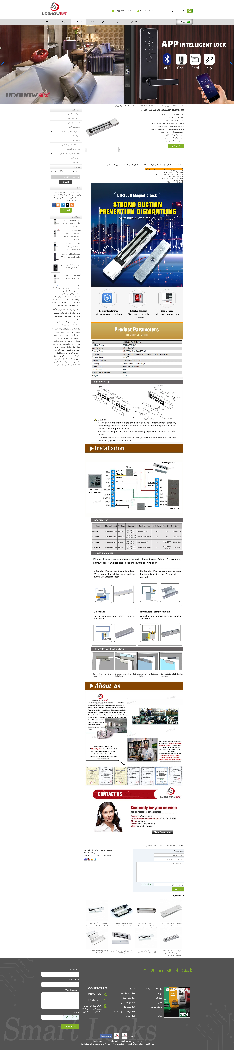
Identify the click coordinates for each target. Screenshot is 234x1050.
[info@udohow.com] (92, 859)
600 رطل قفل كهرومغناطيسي (166, 845)
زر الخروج (76, 162)
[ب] (117, 64)
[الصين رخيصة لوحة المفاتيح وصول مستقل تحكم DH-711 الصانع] (55, 255)
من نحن (159, 993)
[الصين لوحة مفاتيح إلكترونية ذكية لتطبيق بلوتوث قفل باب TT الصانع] (55, 244)
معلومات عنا (62, 22)
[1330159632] (88, 859)
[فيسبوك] (54, 205)
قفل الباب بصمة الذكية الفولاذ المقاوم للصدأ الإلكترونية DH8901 (72, 234)
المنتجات (78, 22)
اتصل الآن (66, 210)
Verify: (76, 1012)
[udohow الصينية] (106, 1036)
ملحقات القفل (75, 140)
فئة (175, 106)
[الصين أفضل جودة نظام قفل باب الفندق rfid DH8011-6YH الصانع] (55, 265)
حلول (92, 22)
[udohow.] (124, 1036)
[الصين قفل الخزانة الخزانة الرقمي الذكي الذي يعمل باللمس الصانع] (55, 277)
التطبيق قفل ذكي (74, 123)
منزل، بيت (181, 106)
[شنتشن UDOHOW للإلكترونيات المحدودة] (55, 15)
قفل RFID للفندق (74, 114)
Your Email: (73, 979)
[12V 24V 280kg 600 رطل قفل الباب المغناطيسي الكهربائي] (102, 127)
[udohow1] (85, 859)
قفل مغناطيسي (151, 845)
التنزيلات (117, 22)
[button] (3, 64)
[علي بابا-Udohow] (72, 205)
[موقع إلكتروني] (67, 205)
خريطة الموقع (156, 1007)
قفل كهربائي (169, 106)
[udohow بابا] (116, 1036)
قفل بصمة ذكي (74, 127)
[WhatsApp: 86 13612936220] (58, 205)
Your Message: (72, 990)
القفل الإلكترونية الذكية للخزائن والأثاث (66, 297)
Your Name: (73, 969)
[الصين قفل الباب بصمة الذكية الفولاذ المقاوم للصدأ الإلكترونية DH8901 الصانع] (55, 234)
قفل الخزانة (76, 136)
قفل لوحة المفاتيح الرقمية (71, 131)
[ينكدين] (63, 205)
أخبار (104, 22)
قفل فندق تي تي (74, 118)
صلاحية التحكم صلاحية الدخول (69, 153)
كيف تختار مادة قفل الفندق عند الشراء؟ (66, 316)
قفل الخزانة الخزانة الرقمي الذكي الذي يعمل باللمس (72, 276)
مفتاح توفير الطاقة (73, 149)
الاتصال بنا (133, 22)
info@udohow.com (123, 11)
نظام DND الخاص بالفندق (71, 145)
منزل (47, 22)
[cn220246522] (95, 859)
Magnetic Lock (144, 106)
